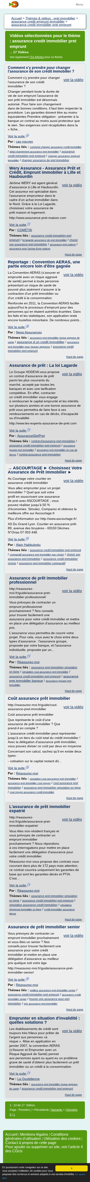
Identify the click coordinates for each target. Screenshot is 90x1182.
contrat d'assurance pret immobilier (53, 441)
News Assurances (29, 332)
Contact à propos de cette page (30, 1143)
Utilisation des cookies (62, 1139)
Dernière (72, 1109)
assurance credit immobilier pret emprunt (34, 445)
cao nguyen (24, 141)
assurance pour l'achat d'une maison (29, 248)
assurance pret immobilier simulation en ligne (52, 787)
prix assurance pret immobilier (40, 1003)
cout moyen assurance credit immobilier (32, 792)
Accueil (11, 1134)
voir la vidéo (73, 80)
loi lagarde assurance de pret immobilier (44, 240)
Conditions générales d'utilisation (36, 1136)
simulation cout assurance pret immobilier (45, 671)
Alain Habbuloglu (28, 545)
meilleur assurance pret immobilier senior (52, 990)
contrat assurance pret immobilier (40, 454)
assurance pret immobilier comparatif (42, 563)
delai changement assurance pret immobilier (34, 151)
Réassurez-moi (28, 662)
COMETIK (24, 230)
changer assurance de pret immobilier (45, 160)
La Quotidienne (28, 1079)
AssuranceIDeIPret (31, 436)
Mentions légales (34, 1134)
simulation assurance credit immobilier (33, 905)
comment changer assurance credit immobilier (55, 147)
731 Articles (36, 57)
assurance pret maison (63, 244)
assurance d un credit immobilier (40, 342)
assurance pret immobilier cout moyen (29, 783)
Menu (79, 4)
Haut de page (73, 254)
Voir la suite (17, 136)
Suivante (57, 1109)
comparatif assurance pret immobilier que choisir (37, 554)
